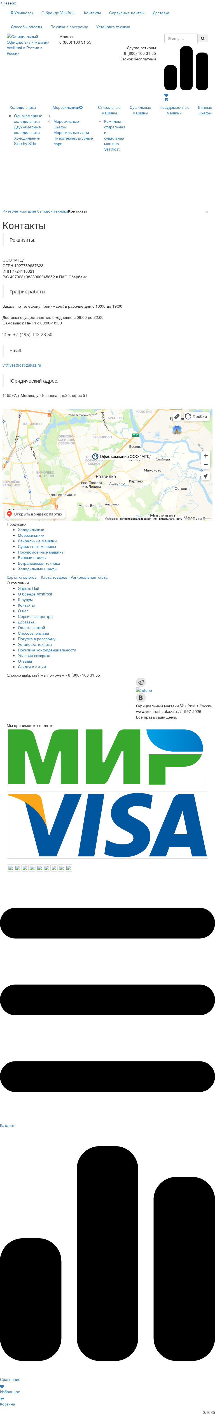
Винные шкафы (32, 557)
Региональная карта (89, 577)
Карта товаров (54, 577)
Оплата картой (31, 627)
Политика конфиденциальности (47, 650)
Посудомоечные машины (175, 110)
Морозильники (66, 107)
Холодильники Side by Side (27, 140)
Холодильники (23, 107)
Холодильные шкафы (37, 568)
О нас (23, 610)
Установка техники (113, 26)
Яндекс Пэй (28, 588)
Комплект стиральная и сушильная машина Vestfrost (114, 135)
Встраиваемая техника (39, 563)
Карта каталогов (21, 577)
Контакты (92, 12)
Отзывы (25, 661)
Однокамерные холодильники (28, 118)
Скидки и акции (32, 666)
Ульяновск (23, 12)
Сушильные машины (140, 110)
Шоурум (25, 599)
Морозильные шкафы (66, 124)
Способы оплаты (26, 26)
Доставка (161, 12)
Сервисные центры (126, 12)
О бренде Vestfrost (58, 12)
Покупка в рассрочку (69, 26)
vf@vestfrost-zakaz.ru (22, 365)
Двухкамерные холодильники (27, 129)
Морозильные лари (71, 132)
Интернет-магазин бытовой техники (35, 211)
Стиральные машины (109, 110)
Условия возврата (34, 655)
